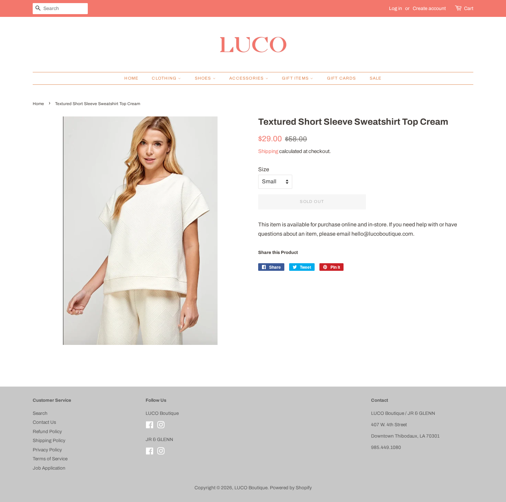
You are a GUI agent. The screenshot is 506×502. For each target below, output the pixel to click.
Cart (468, 8)
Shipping (268, 151)
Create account (429, 8)
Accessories (247, 78)
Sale (376, 78)
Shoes (204, 78)
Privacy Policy (47, 449)
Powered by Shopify (291, 487)
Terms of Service (50, 458)
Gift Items (296, 78)
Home (131, 78)
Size (263, 169)
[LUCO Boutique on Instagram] (161, 426)
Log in (395, 8)
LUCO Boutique (250, 487)
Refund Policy (47, 431)
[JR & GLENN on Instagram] (161, 452)
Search (40, 413)
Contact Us (44, 422)
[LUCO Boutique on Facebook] (150, 426)
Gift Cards (341, 78)
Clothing (165, 78)
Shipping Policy (49, 440)
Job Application (49, 468)
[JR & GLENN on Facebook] (150, 452)
